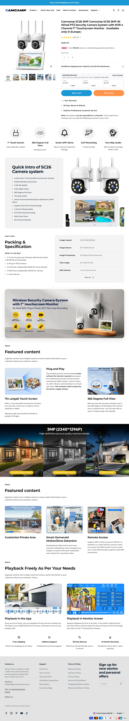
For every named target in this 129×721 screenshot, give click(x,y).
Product (33, 10)
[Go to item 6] (48, 77)
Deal (58, 10)
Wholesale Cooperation (48, 680)
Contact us (43, 669)
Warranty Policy (74, 669)
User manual (44, 673)
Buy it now (108, 93)
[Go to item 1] (8, 77)
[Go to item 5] (40, 77)
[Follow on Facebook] (6, 713)
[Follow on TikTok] (26, 713)
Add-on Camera (69, 10)
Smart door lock (47, 10)
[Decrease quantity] (64, 57)
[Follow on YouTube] (21, 713)
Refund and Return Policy (78, 688)
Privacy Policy (73, 677)
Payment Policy (74, 673)
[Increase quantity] (72, 57)
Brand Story (44, 684)
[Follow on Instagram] (11, 713)
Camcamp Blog (45, 688)
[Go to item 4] (32, 77)
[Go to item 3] (24, 77)
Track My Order (45, 677)
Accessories (83, 10)
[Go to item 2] (16, 77)
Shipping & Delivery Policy (78, 684)
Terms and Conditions (77, 680)
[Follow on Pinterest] (16, 713)
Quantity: (65, 53)
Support (94, 10)
